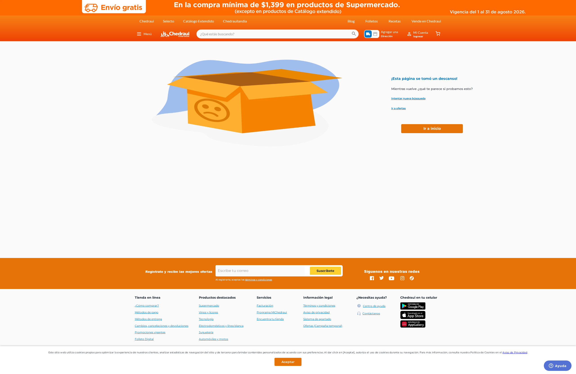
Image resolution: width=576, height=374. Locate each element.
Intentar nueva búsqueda (408, 98)
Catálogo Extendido (198, 21)
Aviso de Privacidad (514, 352)
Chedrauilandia (235, 21)
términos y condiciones (258, 279)
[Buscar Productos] (354, 34)
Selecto (168, 21)
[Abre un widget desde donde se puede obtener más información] (558, 366)
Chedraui (147, 21)
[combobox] (277, 33)
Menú (148, 34)
